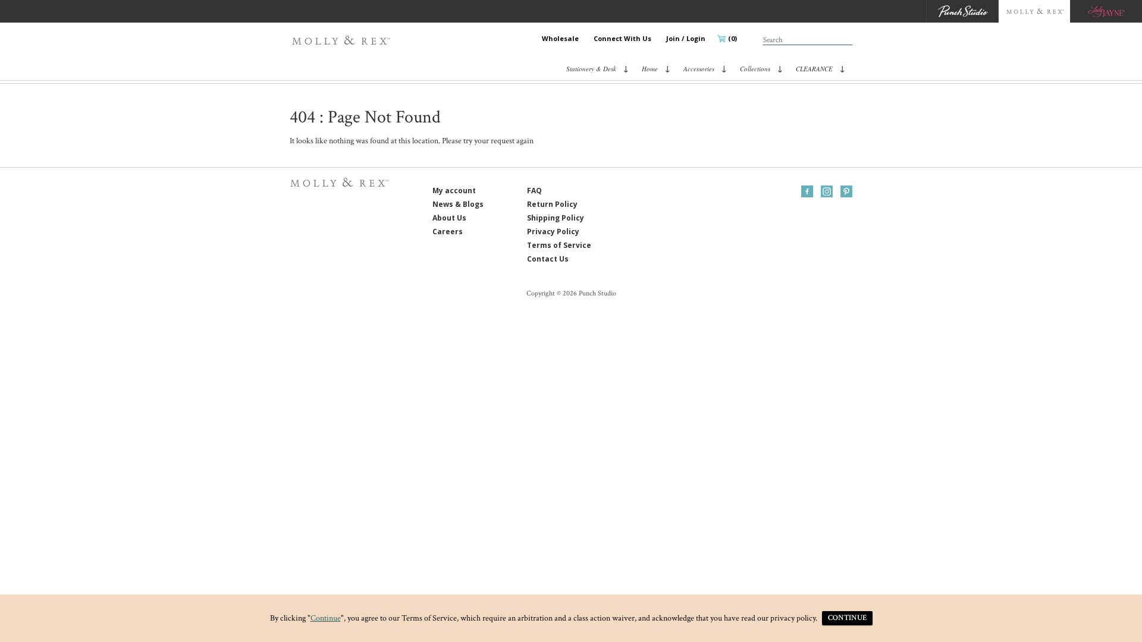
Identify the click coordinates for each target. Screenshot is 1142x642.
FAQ (534, 190)
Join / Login (685, 38)
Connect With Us (622, 38)
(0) (732, 38)
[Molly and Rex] (1034, 11)
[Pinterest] (846, 191)
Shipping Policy (555, 218)
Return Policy (552, 204)
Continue (325, 618)
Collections (755, 68)
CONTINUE (847, 618)
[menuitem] (560, 38)
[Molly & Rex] (343, 40)
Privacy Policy (553, 231)
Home (650, 68)
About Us (449, 218)
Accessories (698, 68)
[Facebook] (807, 191)
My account (454, 190)
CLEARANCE (814, 68)
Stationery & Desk (591, 68)
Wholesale (560, 38)
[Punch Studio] (962, 11)
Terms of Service (559, 245)
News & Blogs (458, 204)
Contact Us (548, 259)
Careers (447, 231)
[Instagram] (827, 191)
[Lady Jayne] (1106, 11)
